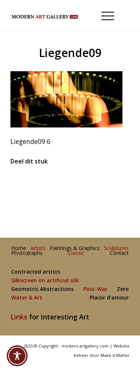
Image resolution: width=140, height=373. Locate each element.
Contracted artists (35, 272)
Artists (38, 248)
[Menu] (104, 15)
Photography (27, 253)
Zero (123, 289)
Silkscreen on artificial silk (45, 280)
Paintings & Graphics (75, 248)
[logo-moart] (58, 15)
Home (18, 248)
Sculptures (116, 248)
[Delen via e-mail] (109, 184)
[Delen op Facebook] (30, 184)
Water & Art (26, 297)
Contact (119, 253)
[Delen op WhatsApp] (70, 184)
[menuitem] (104, 15)
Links (18, 316)
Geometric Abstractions (42, 289)
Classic (76, 253)
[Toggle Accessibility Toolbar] (17, 356)
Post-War (95, 289)
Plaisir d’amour (109, 297)
